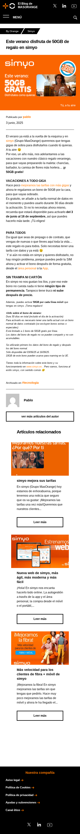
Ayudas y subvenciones (21, 802)
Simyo (31, 31)
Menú (17, 17)
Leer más (40, 522)
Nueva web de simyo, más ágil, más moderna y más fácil (37, 577)
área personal (27, 268)
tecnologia (31, 382)
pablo (27, 116)
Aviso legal (13, 780)
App (45, 268)
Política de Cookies (18, 787)
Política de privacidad (19, 795)
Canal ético (13, 810)
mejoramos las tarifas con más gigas (45, 185)
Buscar (75, 17)
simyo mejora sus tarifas (36, 481)
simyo (10, 140)
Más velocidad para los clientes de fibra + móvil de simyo (38, 674)
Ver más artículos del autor (40, 416)
